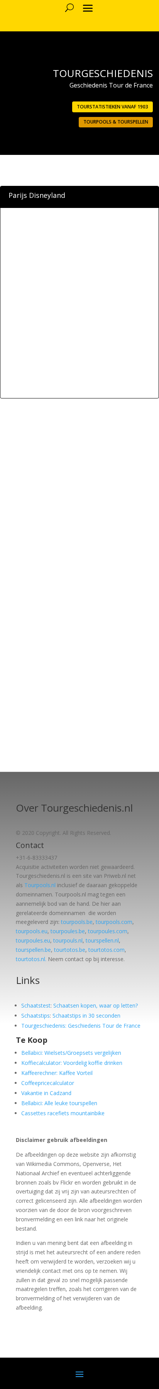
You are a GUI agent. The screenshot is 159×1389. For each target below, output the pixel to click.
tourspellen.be (33, 949)
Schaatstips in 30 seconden (86, 1015)
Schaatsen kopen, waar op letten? (95, 1005)
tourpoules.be (68, 931)
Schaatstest (36, 1005)
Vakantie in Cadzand (46, 1093)
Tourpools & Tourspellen (115, 121)
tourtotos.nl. (31, 959)
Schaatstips (35, 1015)
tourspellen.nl (102, 940)
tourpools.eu (31, 931)
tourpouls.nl (68, 940)
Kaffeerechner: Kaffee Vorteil (57, 1073)
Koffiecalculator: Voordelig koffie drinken (71, 1062)
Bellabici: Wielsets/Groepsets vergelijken (71, 1052)
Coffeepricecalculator (47, 1083)
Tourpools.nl (40, 885)
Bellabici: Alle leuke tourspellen (59, 1103)
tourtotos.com (106, 949)
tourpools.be (77, 921)
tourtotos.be (69, 949)
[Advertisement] (79, 315)
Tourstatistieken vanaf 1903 (112, 106)
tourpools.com (114, 921)
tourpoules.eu (33, 940)
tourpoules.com (107, 931)
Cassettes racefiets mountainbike (63, 1113)
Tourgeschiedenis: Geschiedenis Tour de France (80, 1025)
